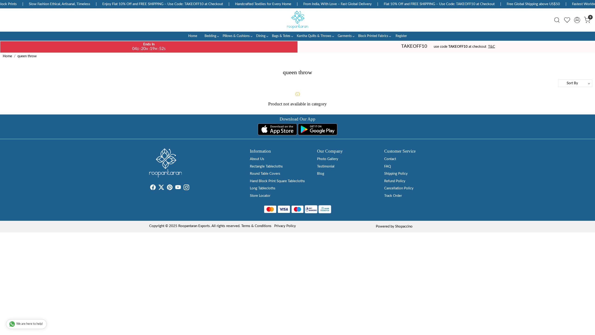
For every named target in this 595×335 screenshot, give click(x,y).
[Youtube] (178, 188)
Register (401, 36)
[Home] (297, 20)
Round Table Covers (265, 173)
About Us (257, 159)
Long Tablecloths (262, 188)
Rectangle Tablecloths (266, 166)
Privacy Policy (285, 226)
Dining (260, 36)
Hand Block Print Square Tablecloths (277, 181)
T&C (491, 46)
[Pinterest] (169, 188)
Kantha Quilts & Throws (314, 36)
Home (192, 36)
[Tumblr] (192, 188)
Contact (390, 159)
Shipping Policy (396, 173)
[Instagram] (186, 188)
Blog (320, 173)
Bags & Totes (281, 36)
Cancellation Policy (398, 188)
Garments (345, 36)
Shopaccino (404, 226)
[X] (161, 188)
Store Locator (260, 196)
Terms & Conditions (256, 226)
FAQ (387, 166)
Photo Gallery (327, 159)
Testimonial (325, 166)
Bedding (210, 36)
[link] (557, 20)
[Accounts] (577, 20)
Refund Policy (394, 181)
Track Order (393, 196)
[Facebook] (153, 188)
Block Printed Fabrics (373, 36)
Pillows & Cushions (236, 36)
